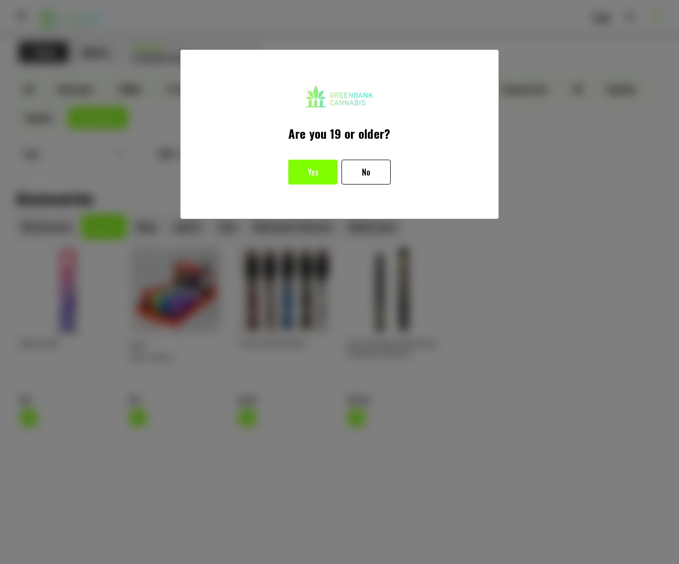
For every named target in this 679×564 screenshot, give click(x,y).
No (366, 172)
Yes (313, 172)
